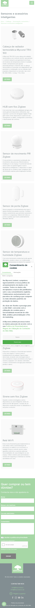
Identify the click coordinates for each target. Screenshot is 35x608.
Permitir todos (17, 342)
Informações (17, 272)
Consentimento (6, 272)
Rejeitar (17, 337)
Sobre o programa (7, 275)
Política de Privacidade (15, 326)
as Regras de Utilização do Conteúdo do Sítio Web (16, 328)
